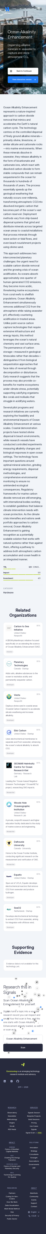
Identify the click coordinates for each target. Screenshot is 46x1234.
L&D (33, 1168)
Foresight (33, 1158)
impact (12, 1142)
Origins (12, 1123)
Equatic (18, 874)
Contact (34, 1206)
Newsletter (12, 1116)
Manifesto (34, 1193)
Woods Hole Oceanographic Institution (22, 806)
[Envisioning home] (7, 9)
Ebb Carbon (20, 730)
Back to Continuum (24, 71)
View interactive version (22, 79)
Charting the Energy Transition (12, 1158)
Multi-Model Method (12, 1209)
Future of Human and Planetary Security (12, 1166)
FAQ (12, 1212)
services (34, 1107)
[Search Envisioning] (37, 9)
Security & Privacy (12, 1215)
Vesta (17, 695)
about (34, 1188)
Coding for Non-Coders (12, 1197)
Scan (23, 1047)
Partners (12, 1193)
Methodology (12, 1119)
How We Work (12, 1202)
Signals (34, 1129)
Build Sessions (33, 1119)
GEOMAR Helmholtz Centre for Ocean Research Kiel (24, 767)
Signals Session (34, 1113)
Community (34, 1196)
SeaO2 (17, 908)
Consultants (34, 1154)
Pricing (34, 1123)
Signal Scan (33, 1133)
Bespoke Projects (34, 1116)
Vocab (12, 1126)
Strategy (34, 1151)
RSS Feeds (12, 1129)
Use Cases (34, 1126)
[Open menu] (40, 9)
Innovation (34, 1148)
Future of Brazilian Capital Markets (12, 1149)
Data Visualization (12, 1205)
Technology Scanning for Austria (12, 1175)
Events (33, 1200)
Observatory (12, 1113)
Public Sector (12, 1219)
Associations (34, 1161)
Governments (34, 1164)
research (12, 1107)
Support (34, 1203)
